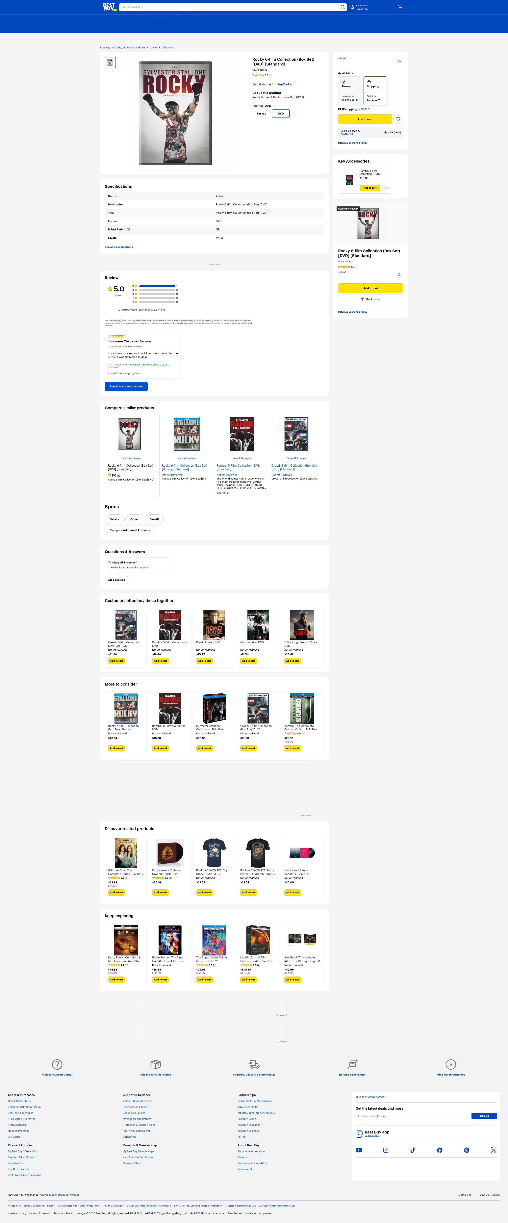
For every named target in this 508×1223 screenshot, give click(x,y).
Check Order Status (19, 1101)
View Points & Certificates (138, 1157)
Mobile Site (464, 1194)
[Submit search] (343, 7)
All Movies (168, 47)
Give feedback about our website (59, 1194)
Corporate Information (251, 1151)
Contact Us (129, 1136)
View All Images (132, 458)
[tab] (114, 519)
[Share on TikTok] (413, 1150)
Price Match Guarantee (21, 1118)
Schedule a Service (134, 1112)
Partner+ (243, 1136)
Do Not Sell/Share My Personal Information (149, 1206)
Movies (153, 47)
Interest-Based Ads (67, 1206)
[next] (322, 113)
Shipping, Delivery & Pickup (24, 1106)
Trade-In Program (18, 1130)
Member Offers (131, 1163)
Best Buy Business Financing (24, 1175)
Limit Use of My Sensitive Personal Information (198, 1206)
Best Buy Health (247, 1118)
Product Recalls (17, 1124)
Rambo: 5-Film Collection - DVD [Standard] (238, 467)
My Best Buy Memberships (138, 1151)
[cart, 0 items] (400, 7)
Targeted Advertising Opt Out (240, 1206)
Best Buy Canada (490, 1194)
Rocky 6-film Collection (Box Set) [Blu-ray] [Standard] (184, 467)
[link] (126, 386)
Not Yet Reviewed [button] (172, 474)
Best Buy (105, 47)
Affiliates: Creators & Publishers (256, 1112)
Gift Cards (14, 1136)
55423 (365, 109)
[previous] (254, 113)
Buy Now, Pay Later (19, 1169)
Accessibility (14, 1206)
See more (222, 492)
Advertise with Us (248, 1106)
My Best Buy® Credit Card (23, 1151)
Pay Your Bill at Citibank (22, 1157)
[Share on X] (494, 1150)
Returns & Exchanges (20, 1112)
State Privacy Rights (90, 1206)
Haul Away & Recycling (136, 1130)
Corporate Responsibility (252, 1163)
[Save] (398, 119)
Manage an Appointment (138, 1118)
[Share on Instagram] (386, 1150)
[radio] (350, 90)
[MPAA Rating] (128, 229)
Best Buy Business (248, 1130)
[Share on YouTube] (359, 1150)
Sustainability (246, 1169)
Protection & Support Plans (139, 1124)
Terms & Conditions (34, 1206)
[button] (399, 61)
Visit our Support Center (137, 1101)
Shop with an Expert (135, 1106)
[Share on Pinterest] (467, 1150)
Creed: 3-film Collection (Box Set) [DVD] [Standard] (294, 467)
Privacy (51, 1206)
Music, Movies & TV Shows (129, 47)
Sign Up (484, 1115)
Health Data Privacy (114, 1206)
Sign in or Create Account (371, 1096)
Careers (242, 1157)
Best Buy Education (249, 1124)
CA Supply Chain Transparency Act (277, 1206)
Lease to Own (16, 1163)
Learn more (372, 1135)
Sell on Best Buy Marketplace (255, 1101)
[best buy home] (110, 7)
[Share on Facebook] (440, 1150)
